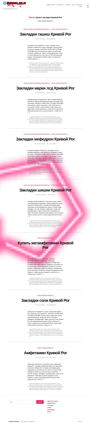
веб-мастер (42, 38)
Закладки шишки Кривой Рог (45, 190)
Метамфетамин (38, 70)
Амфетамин (34, 64)
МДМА (52, 69)
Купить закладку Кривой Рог (59, 29)
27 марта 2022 (52, 357)
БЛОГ (80, 6)
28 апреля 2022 (52, 305)
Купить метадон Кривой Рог (47, 67)
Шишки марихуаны (44, 123)
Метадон (45, 121)
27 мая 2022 (52, 252)
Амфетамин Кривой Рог (45, 352)
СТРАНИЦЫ (79, 4)
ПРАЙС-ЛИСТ (60, 4)
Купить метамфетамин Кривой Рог (45, 245)
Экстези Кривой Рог (43, 72)
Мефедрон (56, 70)
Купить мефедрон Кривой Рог (50, 120)
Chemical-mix (15, 421)
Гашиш (38, 64)
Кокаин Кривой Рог (52, 117)
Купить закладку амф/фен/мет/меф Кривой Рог (37, 29)
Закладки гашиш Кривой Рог (45, 34)
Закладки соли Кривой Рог (45, 300)
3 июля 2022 (52, 194)
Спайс (41, 335)
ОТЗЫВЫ (67, 4)
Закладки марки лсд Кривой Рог (45, 88)
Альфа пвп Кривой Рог (44, 63)
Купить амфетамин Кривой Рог (41, 66)
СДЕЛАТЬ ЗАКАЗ (51, 4)
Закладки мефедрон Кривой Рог (45, 139)
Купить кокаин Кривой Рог (35, 67)
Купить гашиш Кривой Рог (54, 66)
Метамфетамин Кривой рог (48, 70)
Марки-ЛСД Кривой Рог (45, 69)
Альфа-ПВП (52, 63)
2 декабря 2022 (52, 38)
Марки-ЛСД (37, 69)
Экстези (36, 72)
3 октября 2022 (52, 92)
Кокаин (55, 64)
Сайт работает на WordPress (28, 421)
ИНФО (73, 4)
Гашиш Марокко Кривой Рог (47, 64)
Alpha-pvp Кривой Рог (34, 63)
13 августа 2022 (52, 143)
